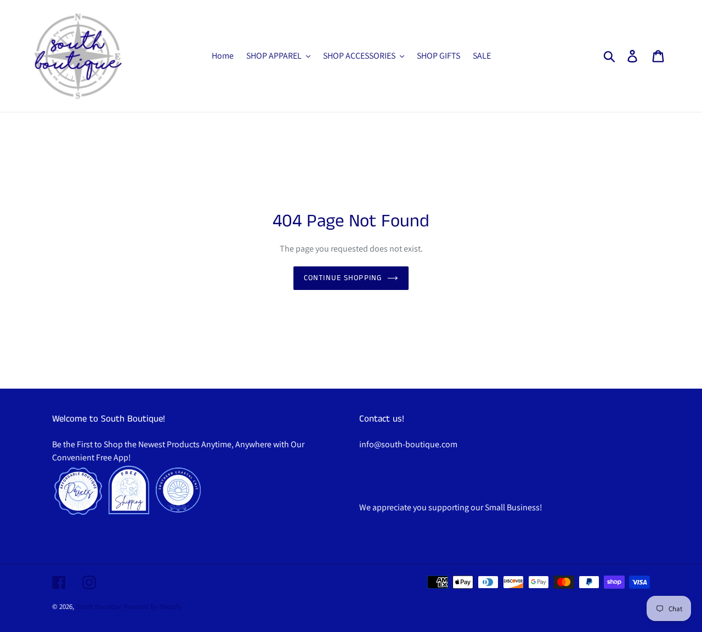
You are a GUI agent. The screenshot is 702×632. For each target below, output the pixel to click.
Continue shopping (343, 277)
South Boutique (99, 606)
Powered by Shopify (152, 606)
